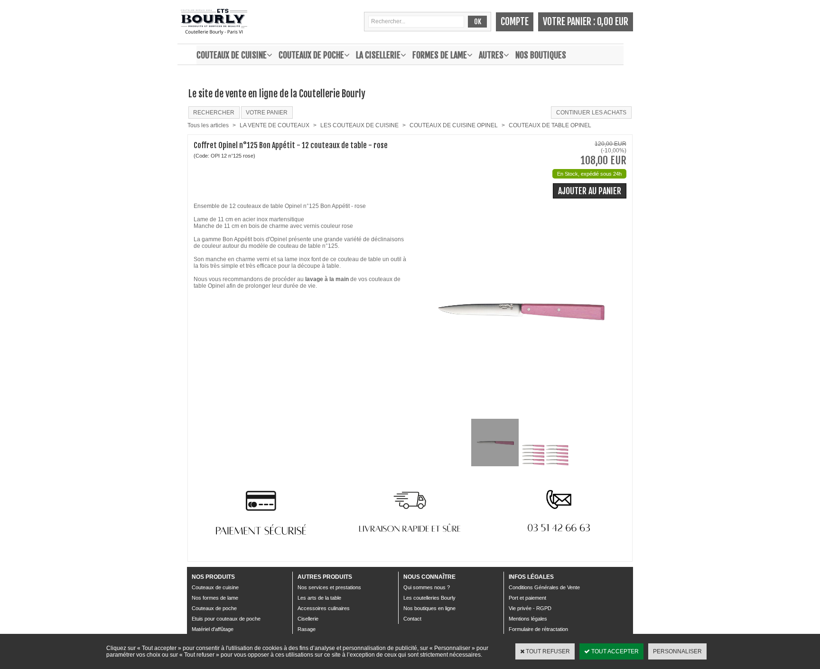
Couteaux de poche (311, 55)
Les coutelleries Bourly (429, 598)
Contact (412, 619)
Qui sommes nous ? (426, 587)
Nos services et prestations (329, 587)
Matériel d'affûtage (212, 629)
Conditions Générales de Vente (544, 587)
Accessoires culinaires (324, 608)
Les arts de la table (319, 598)
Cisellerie (308, 619)
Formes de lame (439, 55)
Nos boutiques (540, 55)
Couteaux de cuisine (231, 55)
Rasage (307, 629)
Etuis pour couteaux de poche (226, 619)
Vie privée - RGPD (530, 608)
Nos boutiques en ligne (429, 608)
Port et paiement (527, 598)
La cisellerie (378, 55)
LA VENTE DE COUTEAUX (274, 125)
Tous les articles (208, 125)
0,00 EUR (612, 22)
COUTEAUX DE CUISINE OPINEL (454, 125)
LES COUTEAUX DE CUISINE (359, 125)
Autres (491, 55)
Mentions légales (528, 619)
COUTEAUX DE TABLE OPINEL (550, 125)
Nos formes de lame (215, 598)
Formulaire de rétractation (538, 629)
